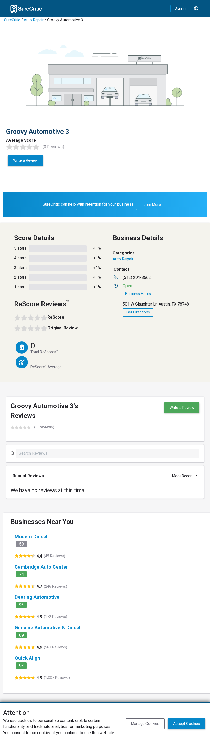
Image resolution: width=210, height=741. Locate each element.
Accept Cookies (186, 723)
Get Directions (138, 312)
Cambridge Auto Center (41, 567)
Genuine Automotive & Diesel (47, 627)
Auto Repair (34, 20)
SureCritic (12, 20)
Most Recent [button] (183, 476)
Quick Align (27, 658)
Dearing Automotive (37, 597)
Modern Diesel (31, 536)
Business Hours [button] (138, 294)
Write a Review (25, 160)
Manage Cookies (145, 723)
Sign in (180, 8)
